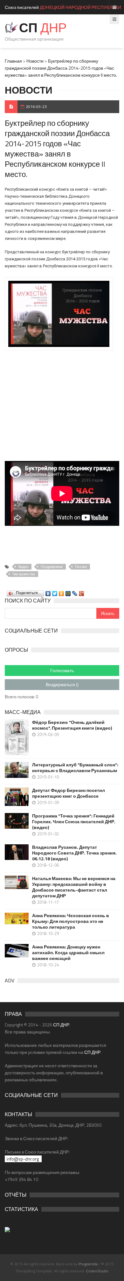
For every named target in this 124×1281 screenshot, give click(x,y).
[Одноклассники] (61, 591)
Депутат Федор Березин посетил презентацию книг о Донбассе (68, 793)
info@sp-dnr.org (23, 1158)
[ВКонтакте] (48, 591)
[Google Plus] (81, 591)
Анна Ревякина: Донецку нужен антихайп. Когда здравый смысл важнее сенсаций (68, 952)
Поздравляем (52, 566)
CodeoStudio (97, 1271)
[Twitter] (55, 591)
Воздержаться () (62, 684)
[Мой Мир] (68, 591)
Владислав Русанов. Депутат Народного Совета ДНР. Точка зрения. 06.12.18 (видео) (74, 853)
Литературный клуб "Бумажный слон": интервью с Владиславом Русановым (75, 767)
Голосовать (62, 670)
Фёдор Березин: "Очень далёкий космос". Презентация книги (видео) (72, 725)
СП (43, 27)
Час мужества (23, 574)
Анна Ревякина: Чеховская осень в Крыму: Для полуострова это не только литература (70, 921)
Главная (13, 61)
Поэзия (81, 566)
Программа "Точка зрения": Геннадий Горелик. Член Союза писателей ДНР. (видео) (73, 821)
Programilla (88, 1264)
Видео (23, 566)
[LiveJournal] (75, 591)
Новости (35, 61)
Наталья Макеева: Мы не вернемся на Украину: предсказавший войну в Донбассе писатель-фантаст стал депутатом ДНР (73, 887)
